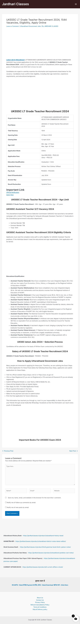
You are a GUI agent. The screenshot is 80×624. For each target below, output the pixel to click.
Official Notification (12, 192)
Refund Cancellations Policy (40, 605)
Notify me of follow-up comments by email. (21, 502)
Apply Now (10, 195)
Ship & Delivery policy (40, 609)
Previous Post (7, 451)
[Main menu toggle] (76, 4)
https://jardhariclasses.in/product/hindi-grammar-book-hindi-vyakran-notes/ (45, 547)
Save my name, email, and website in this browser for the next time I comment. (34, 498)
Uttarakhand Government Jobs (30, 26)
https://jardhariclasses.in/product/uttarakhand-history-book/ (43, 535)
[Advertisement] (40, 43)
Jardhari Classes (15, 4)
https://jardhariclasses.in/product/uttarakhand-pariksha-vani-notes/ (51, 553)
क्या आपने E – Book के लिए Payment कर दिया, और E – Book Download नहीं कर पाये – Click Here (40, 585)
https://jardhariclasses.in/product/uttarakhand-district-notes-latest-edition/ (41, 541)
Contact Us (40, 600)
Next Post (73, 451)
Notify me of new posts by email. (18, 507)
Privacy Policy (40, 602)
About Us (40, 598)
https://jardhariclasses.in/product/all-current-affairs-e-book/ (42, 567)
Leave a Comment (12, 26)
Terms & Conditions (39, 607)
